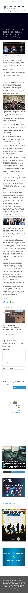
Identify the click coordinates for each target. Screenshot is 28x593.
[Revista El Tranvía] (14, 7)
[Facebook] (11, 3)
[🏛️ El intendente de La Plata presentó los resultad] (14, 457)
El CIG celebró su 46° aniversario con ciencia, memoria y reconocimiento (12, 328)
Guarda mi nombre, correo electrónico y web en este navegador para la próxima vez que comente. (13, 383)
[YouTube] (15, 3)
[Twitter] (13, 3)
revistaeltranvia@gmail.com (15, 1)
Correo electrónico (7, 368)
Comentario (5, 349)
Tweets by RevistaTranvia (8, 503)
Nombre (5, 362)
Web (3, 374)
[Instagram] (17, 3)
